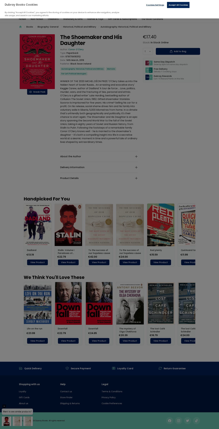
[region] (109, 9)
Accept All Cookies (178, 5)
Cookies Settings (155, 5)
